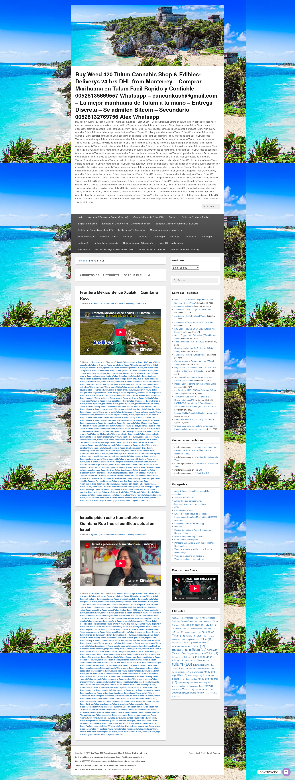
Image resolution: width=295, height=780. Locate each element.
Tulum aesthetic (137, 698)
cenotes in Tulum (140, 381)
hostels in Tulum (144, 409)
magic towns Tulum (141, 654)
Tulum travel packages (149, 486)
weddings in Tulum (135, 728)
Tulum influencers (142, 709)
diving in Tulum (119, 392)
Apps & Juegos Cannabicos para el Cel (191, 490)
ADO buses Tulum (152, 362)
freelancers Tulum (143, 400)
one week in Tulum (151, 431)
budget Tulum (114, 378)
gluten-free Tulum (126, 403)
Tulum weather (135, 723)
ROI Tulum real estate (138, 442)
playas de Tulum (200, 639)
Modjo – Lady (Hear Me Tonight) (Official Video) (195, 383)
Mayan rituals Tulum (131, 423)
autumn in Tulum (151, 367)
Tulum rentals (193, 679)
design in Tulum (144, 389)
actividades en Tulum (194, 617)
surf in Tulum (137, 690)
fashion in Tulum (108, 398)
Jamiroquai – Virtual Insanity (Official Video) (193, 322)
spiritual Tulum (147, 453)
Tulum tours (97, 486)
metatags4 (175, 236)
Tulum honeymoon (143, 475)
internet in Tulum (87, 414)
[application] (195, 588)
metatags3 (160, 236)
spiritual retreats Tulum (129, 453)
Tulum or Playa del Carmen (99, 481)
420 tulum (177, 618)
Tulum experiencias (205, 668)
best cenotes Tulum (106, 370)
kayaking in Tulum (143, 414)
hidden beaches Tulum (116, 406)
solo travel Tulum (103, 450)
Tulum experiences (98, 472)
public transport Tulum (149, 436)
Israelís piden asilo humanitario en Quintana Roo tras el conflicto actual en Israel (117, 523)
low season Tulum (108, 420)
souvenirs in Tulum (133, 450)
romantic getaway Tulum (147, 676)
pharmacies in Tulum (144, 668)
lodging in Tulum (93, 420)
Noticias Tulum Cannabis (106, 242)
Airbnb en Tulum (198, 621)
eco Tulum (106, 395)
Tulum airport (94, 467)
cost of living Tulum (119, 387)
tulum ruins (115, 483)
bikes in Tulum (129, 373)
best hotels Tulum (145, 370)
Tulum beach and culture (135, 701)
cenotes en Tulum (203, 624)
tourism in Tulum (141, 461)
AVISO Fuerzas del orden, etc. (188, 500)
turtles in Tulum (123, 492)
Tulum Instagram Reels (116, 478)
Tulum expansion (136, 704)
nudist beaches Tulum (109, 431)
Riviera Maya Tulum (106, 442)
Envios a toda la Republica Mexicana (190, 513)
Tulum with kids (94, 492)
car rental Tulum (93, 381)
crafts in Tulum (115, 389)
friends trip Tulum (93, 403)
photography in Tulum (112, 436)
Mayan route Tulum (149, 423)
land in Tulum (91, 417)
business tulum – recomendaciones (190, 504)
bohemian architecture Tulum (105, 376)
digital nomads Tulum (102, 392)
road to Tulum (122, 442)
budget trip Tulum (99, 378)
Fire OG (198, 469)
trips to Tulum (102, 464)
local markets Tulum (140, 651)
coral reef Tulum (103, 387)
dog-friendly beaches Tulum (139, 392)
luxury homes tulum (126, 420)
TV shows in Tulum (138, 492)
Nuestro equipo (181, 533)
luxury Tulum (141, 420)
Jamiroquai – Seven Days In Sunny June (192, 309)
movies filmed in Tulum (146, 659)
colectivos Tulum (87, 387)
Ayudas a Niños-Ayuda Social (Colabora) (108, 217)
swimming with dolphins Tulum (138, 459)
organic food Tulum (88, 434)
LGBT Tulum (103, 417)
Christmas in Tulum (150, 384)
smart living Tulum (144, 447)
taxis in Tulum (92, 461)
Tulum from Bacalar (137, 472)
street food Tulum (95, 456)
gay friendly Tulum (110, 403)
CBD (176, 507)
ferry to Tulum (122, 398)
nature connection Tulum (104, 428)
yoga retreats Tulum (121, 500)
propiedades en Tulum (182, 643)
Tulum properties (119, 481)
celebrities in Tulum (123, 381)
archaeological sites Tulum (131, 367)
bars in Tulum (182, 625)
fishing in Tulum (151, 398)
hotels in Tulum (196, 635)
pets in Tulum (140, 434)
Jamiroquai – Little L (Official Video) (190, 315)
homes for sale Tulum (110, 409)
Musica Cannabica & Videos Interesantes (192, 529)
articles (177, 494)
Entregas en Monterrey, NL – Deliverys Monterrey (126, 223)
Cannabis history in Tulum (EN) (148, 217)
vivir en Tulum (204, 689)
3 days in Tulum (122, 362)
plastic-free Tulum (130, 436)
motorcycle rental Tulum (142, 425)
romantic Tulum (100, 445)
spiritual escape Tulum (90, 453)
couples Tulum (86, 389)
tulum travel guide (130, 486)
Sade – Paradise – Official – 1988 (189, 341)
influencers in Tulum (131, 412)
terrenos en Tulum (183, 656)
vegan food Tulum (128, 494)
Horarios (178, 526)
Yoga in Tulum (106, 500)
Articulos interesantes (184, 497)
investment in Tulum (104, 414)
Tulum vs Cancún (141, 489)
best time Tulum (99, 373)
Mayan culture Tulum (113, 423)
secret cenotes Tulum (148, 679)
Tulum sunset (149, 483)
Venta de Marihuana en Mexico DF (189, 555)
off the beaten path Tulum (131, 431)
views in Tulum (143, 494)
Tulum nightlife (144, 712)
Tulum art (123, 467)
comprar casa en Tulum (201, 628)
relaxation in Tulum (88, 439)
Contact (173, 217)
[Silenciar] (209, 598)
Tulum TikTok (85, 486)
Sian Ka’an (130, 447)
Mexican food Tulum (106, 425)
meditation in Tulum (88, 425)
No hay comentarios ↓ (138, 303)
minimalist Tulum (123, 425)
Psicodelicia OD (202, 473)
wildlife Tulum (135, 731)
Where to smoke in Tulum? (152, 249)
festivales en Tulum (192, 632)
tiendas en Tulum (197, 660)
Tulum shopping (185, 682)
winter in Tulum (92, 500)
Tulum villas (128, 489)
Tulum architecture (109, 467)
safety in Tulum (115, 445)
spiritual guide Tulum (109, 453)
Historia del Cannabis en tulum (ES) (95, 230)
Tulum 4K (148, 464)
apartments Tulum (111, 367)
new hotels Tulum (138, 428)
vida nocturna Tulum (192, 687)
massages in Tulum (94, 423)
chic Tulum (136, 384)
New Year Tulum (154, 428)
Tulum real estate (135, 481)
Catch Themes (213, 753)
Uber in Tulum (153, 492)
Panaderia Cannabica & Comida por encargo (194, 542)
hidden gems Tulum (135, 406)
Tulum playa (195, 675)
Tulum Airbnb (201, 664)
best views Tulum (114, 373)
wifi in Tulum (143, 497)
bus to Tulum (143, 378)
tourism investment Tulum (141, 695)
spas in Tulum (149, 450)
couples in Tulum (151, 387)
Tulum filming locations (117, 472)
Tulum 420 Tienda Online (170, 242)
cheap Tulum (124, 384)
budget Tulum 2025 (128, 378)
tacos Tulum (135, 693)
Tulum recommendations (139, 715)
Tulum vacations (102, 489)
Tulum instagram (98, 478)
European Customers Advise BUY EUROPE (177, 223)
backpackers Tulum (88, 370)
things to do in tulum (124, 461)
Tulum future (129, 475)
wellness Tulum (92, 497)
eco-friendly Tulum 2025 (122, 395)
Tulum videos (116, 489)
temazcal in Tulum (107, 461)
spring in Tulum (140, 687)
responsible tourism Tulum (126, 439)
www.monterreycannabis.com (188, 692)
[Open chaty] (286, 772)
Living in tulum (136, 417)
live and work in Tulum (119, 417)
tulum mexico (199, 671)
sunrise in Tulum (127, 456)
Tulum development (123, 470)
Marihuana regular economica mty (166, 230)
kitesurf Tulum (148, 648)
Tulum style (138, 483)
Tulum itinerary (133, 478)
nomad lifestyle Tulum (89, 431)
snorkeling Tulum (87, 450)
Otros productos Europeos (186, 539)
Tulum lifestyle (147, 478)
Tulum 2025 (120, 464)
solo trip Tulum (118, 450)
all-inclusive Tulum (94, 367)
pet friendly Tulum (125, 434)
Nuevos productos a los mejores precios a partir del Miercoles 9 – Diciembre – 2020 (195, 450)
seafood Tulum (145, 445)
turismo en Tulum (199, 686)
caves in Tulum (107, 381)
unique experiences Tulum (107, 494)
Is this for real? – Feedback (131, 230)
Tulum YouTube (108, 492)
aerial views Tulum (121, 364)
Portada (83, 260)
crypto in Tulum (129, 389)
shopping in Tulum (117, 447)
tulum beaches (93, 470)
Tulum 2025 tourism (134, 464)
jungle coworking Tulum (124, 414)
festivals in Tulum (136, 398)
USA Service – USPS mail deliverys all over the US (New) (106, 249)
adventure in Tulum (88, 364)
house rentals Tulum (95, 412)
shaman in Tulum (101, 447)
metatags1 (128, 236)
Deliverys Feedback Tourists (195, 217)
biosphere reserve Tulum (147, 373)
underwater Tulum (88, 494)
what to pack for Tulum (128, 497)
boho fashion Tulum (127, 376)
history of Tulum (93, 409)
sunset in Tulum (142, 456)
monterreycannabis (117, 303)
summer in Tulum (111, 456)
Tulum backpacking (136, 467)
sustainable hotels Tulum (97, 459)
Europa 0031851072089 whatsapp (189, 523)
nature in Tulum (123, 428)
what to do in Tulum (108, 497)
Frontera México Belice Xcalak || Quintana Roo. (195, 419)
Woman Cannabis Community (184, 249)
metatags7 (207, 236)
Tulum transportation (112, 486)
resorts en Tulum (201, 642)
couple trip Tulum (135, 387)
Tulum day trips (107, 470)
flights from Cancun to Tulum (92, 400)
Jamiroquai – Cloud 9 (183, 306)
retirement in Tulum (88, 442)
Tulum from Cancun (139, 706)
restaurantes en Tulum (188, 646)
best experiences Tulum (126, 370)
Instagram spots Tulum (151, 412)
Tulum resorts (103, 483)
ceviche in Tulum (93, 384)
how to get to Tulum (113, 412)
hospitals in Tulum (128, 409)
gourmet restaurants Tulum (147, 403)
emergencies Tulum (142, 395)
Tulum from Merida (114, 475)
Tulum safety (126, 483)
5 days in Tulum (136, 362)
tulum (111, 464)
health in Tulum (86, 406)
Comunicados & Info (183, 510)
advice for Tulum (104, 364)
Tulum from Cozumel (97, 475)
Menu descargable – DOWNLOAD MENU (98, 236)
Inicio (80, 217)
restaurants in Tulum (148, 439)
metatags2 (144, 236)
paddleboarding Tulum (107, 434)
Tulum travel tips (87, 489)
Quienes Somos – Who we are (138, 242)
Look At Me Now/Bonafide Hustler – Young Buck (196, 412)
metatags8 (83, 242)
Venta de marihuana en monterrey (189, 559)
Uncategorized (97, 362)
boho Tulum (142, 376)
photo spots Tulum (94, 436)
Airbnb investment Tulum (141, 364)
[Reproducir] (176, 598)
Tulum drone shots (141, 470)
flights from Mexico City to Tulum (120, 400)
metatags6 (191, 236)
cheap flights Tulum (110, 384)
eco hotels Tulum (93, 395)
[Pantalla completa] (214, 598)
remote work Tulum (105, 439)
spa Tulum (210, 653)
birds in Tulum (86, 376)
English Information (87, 223)
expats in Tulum (93, 398)
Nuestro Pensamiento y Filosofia (188, 536)
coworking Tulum (100, 389)
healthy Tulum (100, 406)
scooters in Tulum (130, 445)
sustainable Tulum (116, 459)
